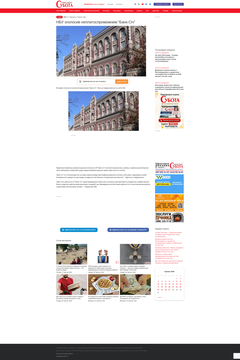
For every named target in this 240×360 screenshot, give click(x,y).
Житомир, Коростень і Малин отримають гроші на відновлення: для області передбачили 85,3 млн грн (169, 88)
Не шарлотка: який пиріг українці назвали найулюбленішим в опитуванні (103, 297)
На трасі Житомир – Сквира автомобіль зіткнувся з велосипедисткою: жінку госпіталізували (166, 58)
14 (173, 284)
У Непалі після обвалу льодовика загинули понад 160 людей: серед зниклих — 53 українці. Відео (71, 268)
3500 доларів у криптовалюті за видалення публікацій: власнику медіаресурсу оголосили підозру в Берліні (103, 268)
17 (158, 287)
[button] (135, 4)
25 (162, 290)
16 (180, 284)
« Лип (159, 297)
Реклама (110, 4)
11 (162, 284)
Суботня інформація (162, 53)
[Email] (139, 4)
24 (158, 290)
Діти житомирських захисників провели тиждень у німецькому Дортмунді (169, 262)
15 (177, 284)
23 (180, 287)
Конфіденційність (62, 356)
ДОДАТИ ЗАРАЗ (122, 81)
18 (162, 287)
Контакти (119, 4)
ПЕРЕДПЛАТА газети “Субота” (94, 4)
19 (165, 287)
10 (158, 284)
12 (165, 284)
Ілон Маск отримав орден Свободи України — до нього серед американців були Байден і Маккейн (134, 268)
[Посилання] (64, 4)
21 (173, 287)
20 (169, 287)
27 (169, 290)
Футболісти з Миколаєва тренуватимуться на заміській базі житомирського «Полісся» (167, 256)
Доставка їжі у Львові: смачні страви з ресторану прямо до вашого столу (69, 297)
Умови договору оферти (64, 353)
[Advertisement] (103, 150)
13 (169, 284)
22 (177, 287)
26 (165, 290)
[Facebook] (146, 4)
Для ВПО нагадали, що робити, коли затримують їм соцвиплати (133, 297)
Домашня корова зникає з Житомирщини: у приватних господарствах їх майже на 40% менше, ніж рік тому (168, 73)
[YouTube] (142, 4)
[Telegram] (150, 4)
